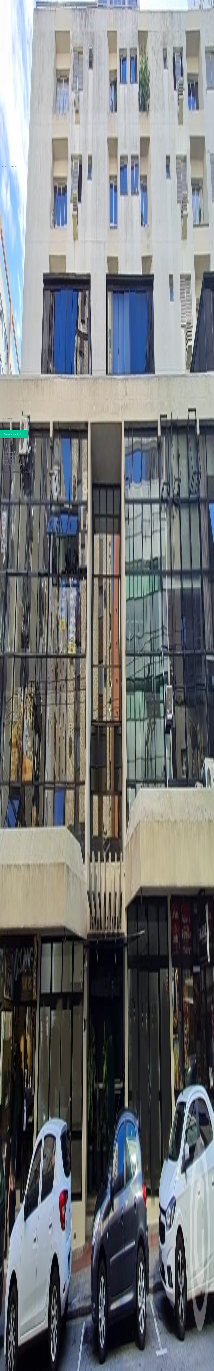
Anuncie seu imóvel (13, 434)
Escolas (5, 472)
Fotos (4, 166)
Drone (13, 166)
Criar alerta (7, 418)
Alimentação (29, 472)
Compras (16, 472)
